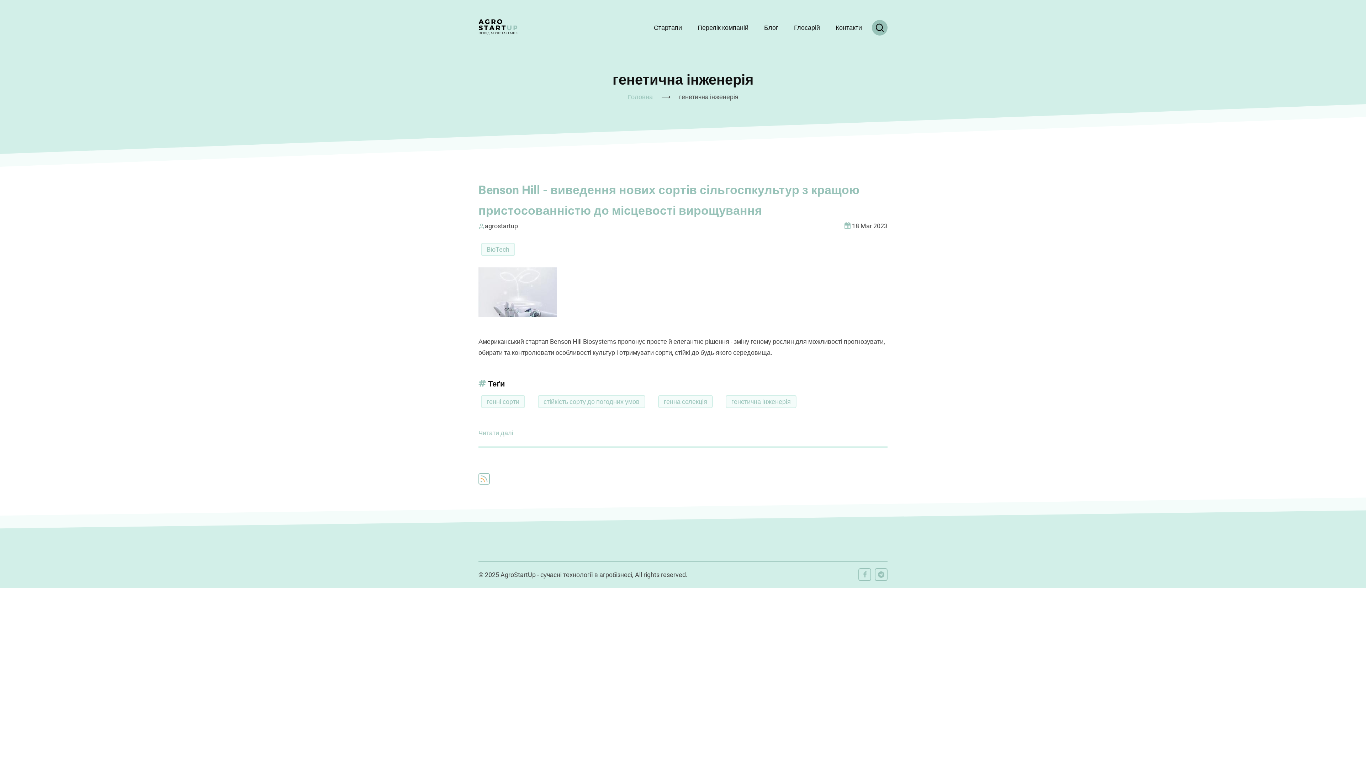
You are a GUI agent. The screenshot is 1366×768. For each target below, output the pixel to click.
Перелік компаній (723, 27)
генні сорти (503, 401)
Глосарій (807, 27)
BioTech (498, 249)
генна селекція (685, 401)
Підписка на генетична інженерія (484, 479)
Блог (771, 27)
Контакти (849, 27)
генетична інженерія (761, 401)
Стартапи (668, 27)
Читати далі (495, 434)
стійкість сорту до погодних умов (592, 401)
